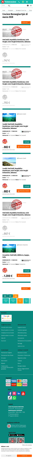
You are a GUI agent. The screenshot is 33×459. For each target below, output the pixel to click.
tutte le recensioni (6, 320)
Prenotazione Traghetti (6, 352)
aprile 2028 (26, 300)
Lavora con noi (21, 346)
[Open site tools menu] (31, 2)
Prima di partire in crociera (7, 330)
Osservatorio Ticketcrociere (24, 355)
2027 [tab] (10, 296)
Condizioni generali (22, 330)
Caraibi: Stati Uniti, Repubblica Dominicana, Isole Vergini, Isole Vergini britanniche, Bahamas (15, 126)
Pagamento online (22, 358)
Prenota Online (24, 146)
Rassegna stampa (22, 366)
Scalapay (20, 360)
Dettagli (26, 142)
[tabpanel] (16, 301)
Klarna (19, 363)
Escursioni (3, 341)
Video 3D (3, 338)
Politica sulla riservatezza (27, 445)
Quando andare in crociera (7, 335)
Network (3, 363)
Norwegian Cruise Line (21, 10)
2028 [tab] (16, 296)
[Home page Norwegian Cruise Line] (26, 131)
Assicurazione (21, 338)
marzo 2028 (20, 300)
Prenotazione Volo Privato (7, 355)
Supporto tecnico (22, 327)
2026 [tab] (5, 296)
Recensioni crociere (22, 352)
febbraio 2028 (13, 300)
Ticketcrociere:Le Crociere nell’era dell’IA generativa (7, 367)
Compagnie (10, 10)
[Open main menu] (31, 5)
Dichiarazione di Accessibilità (24, 341)
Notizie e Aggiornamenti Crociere (23, 369)
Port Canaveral (12, 135)
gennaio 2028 (6, 300)
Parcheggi (20, 343)
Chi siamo (3, 358)
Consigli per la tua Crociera (7, 333)
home (3, 10)
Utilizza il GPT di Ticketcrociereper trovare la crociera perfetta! (19, 426)
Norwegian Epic (6, 131)
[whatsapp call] (23, 2)
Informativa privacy (22, 333)
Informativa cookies (22, 335)
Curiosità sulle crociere (6, 327)
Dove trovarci (4, 360)
